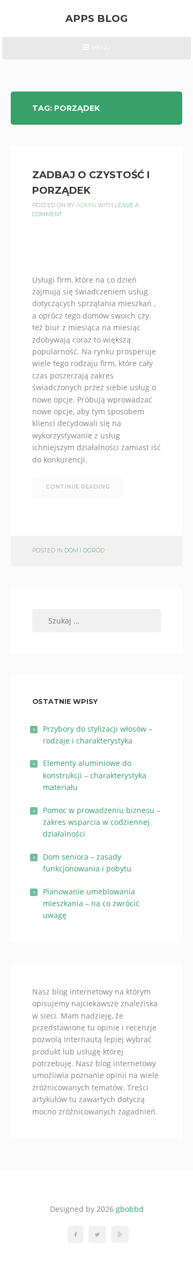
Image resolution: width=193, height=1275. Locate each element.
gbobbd (130, 1209)
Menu (96, 51)
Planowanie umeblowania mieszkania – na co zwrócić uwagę (91, 903)
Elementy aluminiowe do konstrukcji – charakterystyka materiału (94, 775)
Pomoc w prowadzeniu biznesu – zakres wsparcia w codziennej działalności (101, 822)
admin (86, 205)
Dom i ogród (84, 550)
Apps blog (96, 18)
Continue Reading (78, 486)
